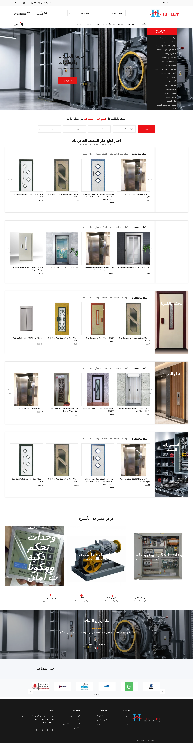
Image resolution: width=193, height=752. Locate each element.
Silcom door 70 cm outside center (58, 408)
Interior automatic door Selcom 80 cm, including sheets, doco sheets (135, 268)
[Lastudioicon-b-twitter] (47, 730)
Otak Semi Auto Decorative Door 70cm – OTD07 (98, 195)
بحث (146, 129)
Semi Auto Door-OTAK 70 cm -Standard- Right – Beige (63, 268)
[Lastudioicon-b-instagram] (37, 730)
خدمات (79, 24)
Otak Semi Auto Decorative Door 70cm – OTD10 (63, 195)
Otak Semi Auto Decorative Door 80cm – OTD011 (127, 410)
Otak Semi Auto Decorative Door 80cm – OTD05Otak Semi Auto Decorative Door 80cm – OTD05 (134, 197)
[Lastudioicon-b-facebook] (52, 730)
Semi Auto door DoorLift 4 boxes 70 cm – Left (20, 410)
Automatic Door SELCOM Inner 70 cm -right (63, 339)
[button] (141, 189)
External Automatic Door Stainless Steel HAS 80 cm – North (27, 195)
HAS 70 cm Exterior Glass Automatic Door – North (98, 268)
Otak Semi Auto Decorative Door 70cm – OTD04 (98, 339)
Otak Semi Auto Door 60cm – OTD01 (136, 338)
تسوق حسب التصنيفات (160, 31)
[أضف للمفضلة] (131, 189)
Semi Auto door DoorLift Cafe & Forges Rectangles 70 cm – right (28, 339)
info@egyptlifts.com (48, 723)
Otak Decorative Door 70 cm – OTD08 (28, 267)
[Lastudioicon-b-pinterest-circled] (42, 730)
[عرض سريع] (136, 189)
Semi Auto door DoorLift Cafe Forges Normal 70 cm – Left (93, 410)
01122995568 (49, 719)
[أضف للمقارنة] (126, 189)
